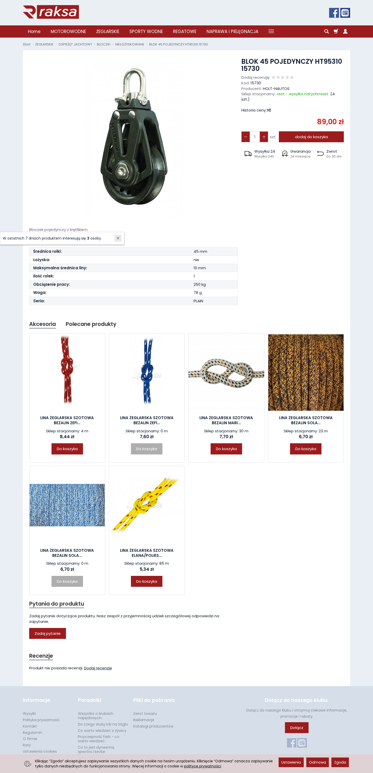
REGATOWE (184, 31)
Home (34, 31)
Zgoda (340, 762)
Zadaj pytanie (48, 633)
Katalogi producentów (153, 726)
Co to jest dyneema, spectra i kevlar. (96, 749)
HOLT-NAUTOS (276, 88)
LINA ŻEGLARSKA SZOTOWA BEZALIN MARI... (226, 420)
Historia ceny (254, 110)
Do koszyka (67, 448)
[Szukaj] (326, 31)
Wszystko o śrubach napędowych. (95, 715)
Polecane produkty (91, 324)
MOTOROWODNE (68, 31)
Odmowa (317, 762)
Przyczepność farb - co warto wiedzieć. (98, 739)
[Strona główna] (51, 12)
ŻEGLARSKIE (107, 31)
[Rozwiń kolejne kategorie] (271, 31)
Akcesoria (42, 324)
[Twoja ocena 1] (273, 77)
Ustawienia (291, 762)
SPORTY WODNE (146, 31)
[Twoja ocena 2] (278, 77)
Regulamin (32, 732)
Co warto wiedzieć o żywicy (102, 730)
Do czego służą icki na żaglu (103, 724)
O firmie (30, 738)
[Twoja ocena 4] (287, 77)
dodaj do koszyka (311, 136)
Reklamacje (143, 719)
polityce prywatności (202, 766)
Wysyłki (29, 713)
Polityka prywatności (41, 719)
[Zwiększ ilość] (245, 136)
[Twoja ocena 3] (282, 77)
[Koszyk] (336, 31)
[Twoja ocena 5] (292, 77)
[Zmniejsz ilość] (264, 136)
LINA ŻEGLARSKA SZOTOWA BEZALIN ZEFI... (67, 420)
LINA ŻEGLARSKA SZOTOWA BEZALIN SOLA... (306, 420)
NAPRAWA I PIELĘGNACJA (232, 31)
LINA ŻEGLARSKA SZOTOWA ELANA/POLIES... (147, 553)
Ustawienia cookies (40, 751)
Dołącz (296, 727)
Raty (27, 745)
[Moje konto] (345, 31)
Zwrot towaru (145, 713)
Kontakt (30, 726)
